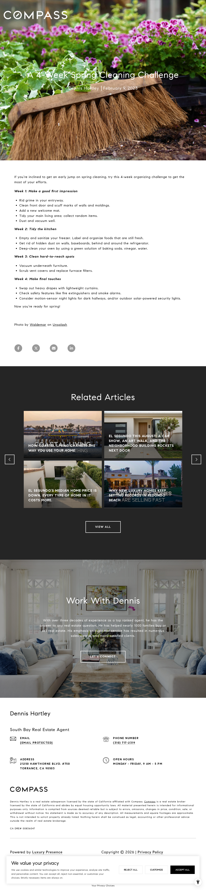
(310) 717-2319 (124, 742)
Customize (156, 869)
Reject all (131, 869)
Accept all (182, 869)
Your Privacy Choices (103, 885)
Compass (150, 801)
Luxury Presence (47, 852)
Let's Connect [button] (103, 656)
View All (103, 527)
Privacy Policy (150, 852)
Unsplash (60, 325)
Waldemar (38, 325)
